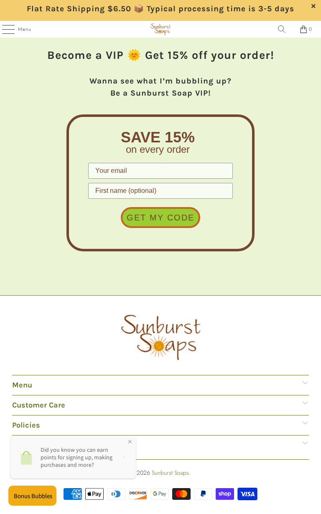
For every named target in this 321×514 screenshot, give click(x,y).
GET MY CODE (160, 217)
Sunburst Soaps (170, 472)
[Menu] (4, 29)
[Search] (282, 29)
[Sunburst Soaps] (160, 29)
